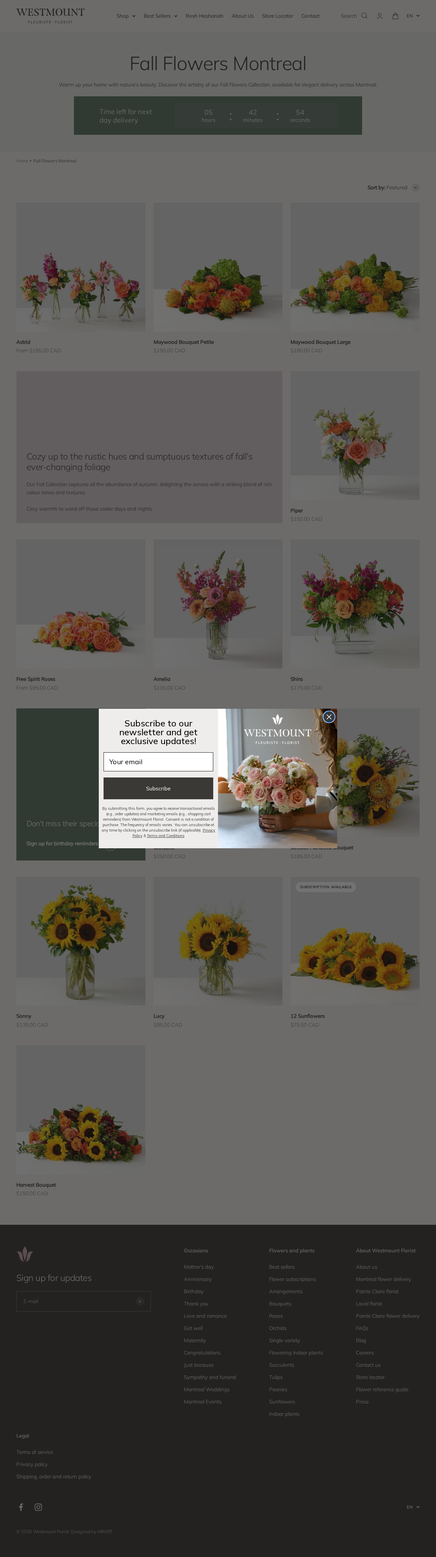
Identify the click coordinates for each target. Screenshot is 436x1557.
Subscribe (158, 788)
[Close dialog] (329, 716)
